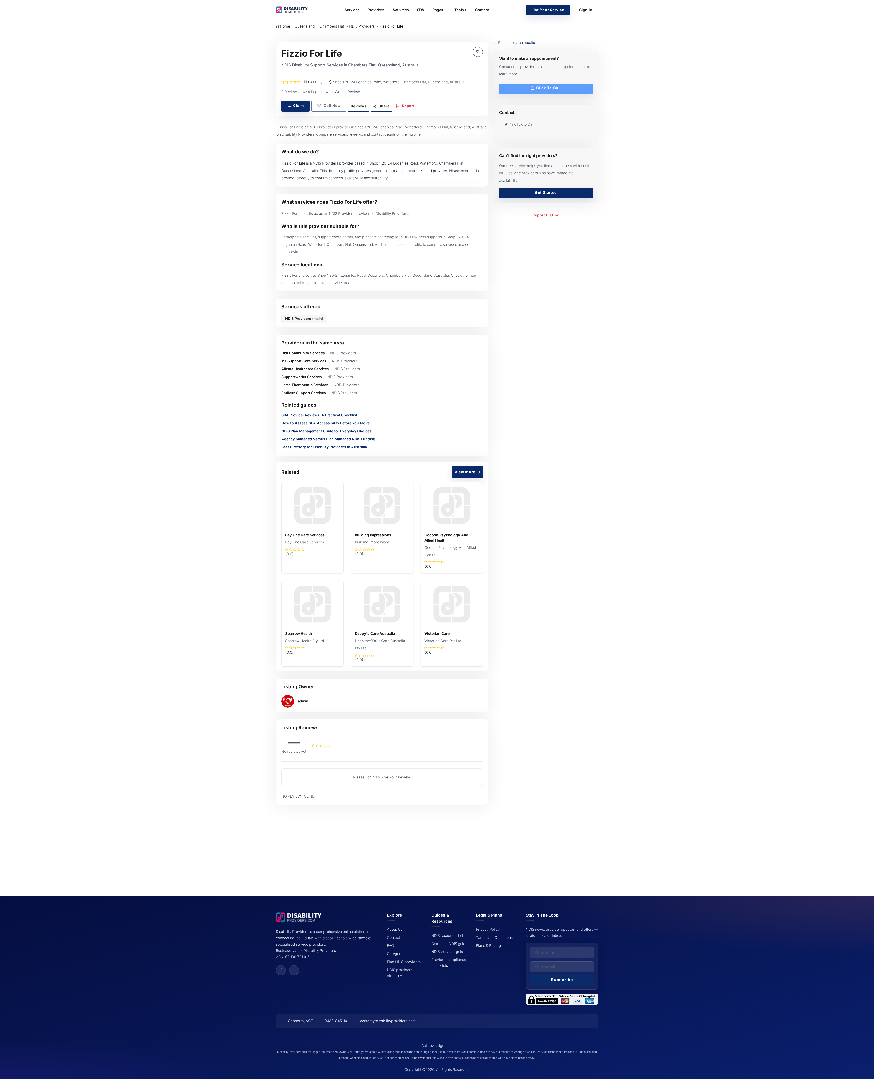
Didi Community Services (303, 353)
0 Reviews (290, 92)
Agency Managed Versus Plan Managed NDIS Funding (328, 439)
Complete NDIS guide (449, 944)
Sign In (585, 10)
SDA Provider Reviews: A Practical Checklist (319, 415)
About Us (394, 929)
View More (465, 472)
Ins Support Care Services (303, 361)
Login (370, 777)
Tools (459, 10)
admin (303, 701)
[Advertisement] (382, 844)
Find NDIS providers (404, 962)
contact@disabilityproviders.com (388, 1021)
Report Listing (546, 215)
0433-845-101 (336, 1021)
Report (408, 106)
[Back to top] (31, 1043)
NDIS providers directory (399, 973)
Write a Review (347, 92)
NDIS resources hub (448, 935)
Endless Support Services (303, 393)
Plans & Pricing (488, 945)
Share (384, 106)
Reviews (358, 106)
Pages (437, 10)
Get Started (546, 192)
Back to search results (516, 43)
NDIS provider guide (448, 952)
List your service (547, 10)
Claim (298, 106)
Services (352, 10)
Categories (396, 954)
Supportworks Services (301, 377)
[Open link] (281, 970)
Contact (482, 10)
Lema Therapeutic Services (304, 385)
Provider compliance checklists (448, 962)
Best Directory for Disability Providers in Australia (324, 447)
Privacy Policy (488, 929)
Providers (376, 10)
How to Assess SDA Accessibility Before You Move (325, 423)
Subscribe (562, 979)
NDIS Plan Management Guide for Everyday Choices (326, 431)
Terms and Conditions (494, 937)
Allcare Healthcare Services (305, 369)
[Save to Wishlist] (478, 52)
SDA (420, 10)
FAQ (390, 945)
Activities (400, 10)
